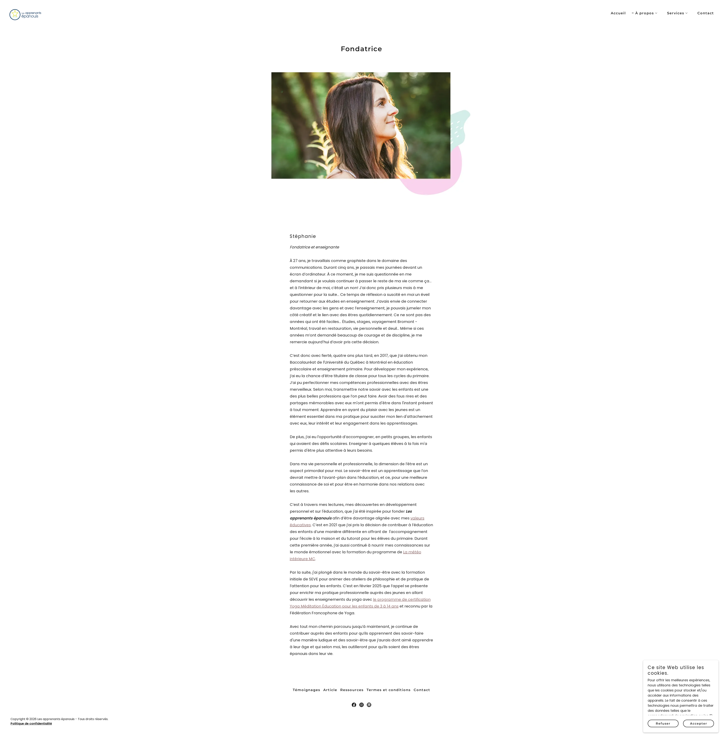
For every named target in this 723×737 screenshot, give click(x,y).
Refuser (663, 723)
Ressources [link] (352, 690)
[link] (25, 12)
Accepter (698, 723)
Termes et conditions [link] (389, 690)
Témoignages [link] (306, 690)
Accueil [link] (618, 13)
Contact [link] (705, 13)
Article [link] (330, 690)
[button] (645, 13)
